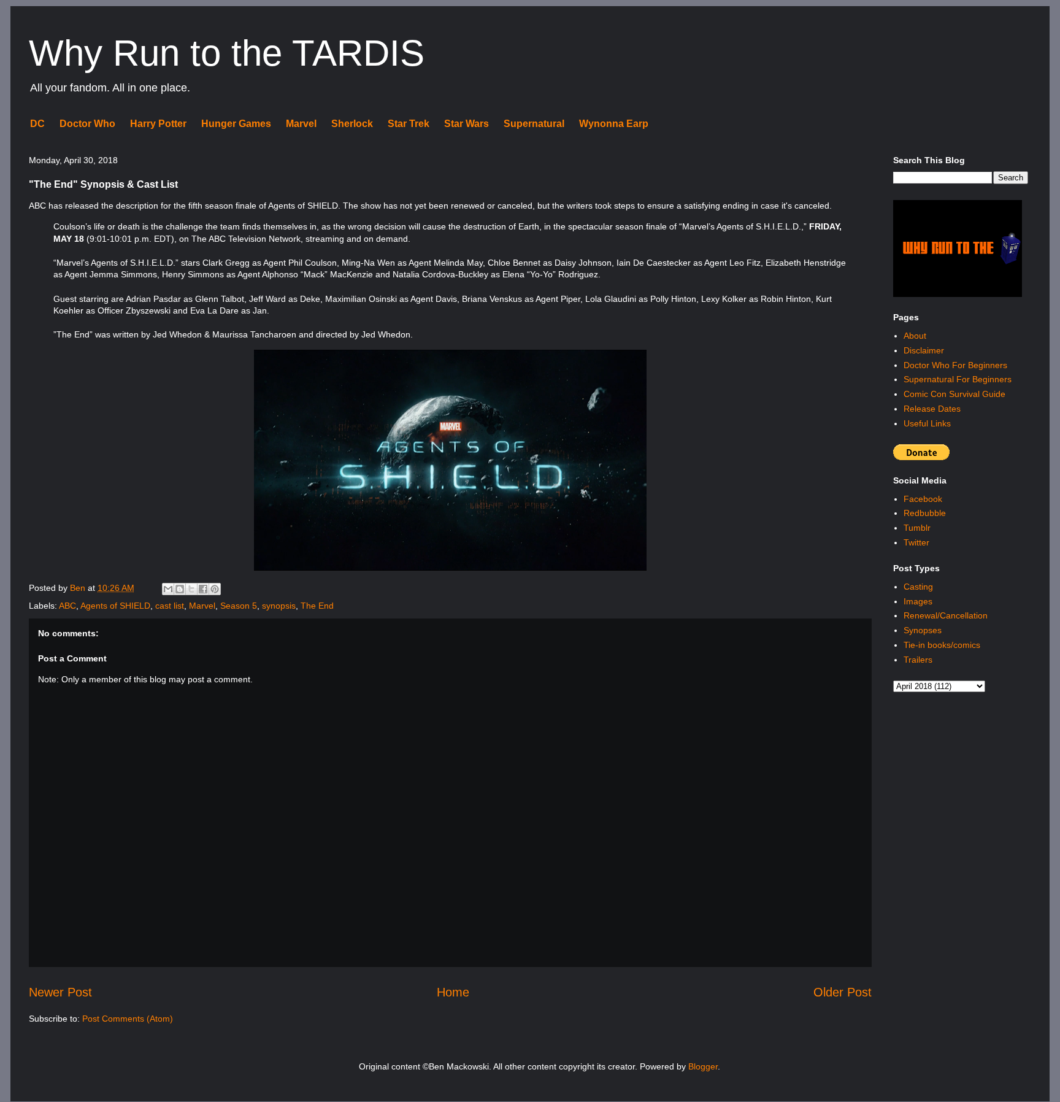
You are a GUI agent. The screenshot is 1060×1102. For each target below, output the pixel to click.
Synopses (923, 630)
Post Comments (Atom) (127, 1018)
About (915, 336)
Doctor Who (87, 123)
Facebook (923, 499)
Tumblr (917, 528)
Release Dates (932, 409)
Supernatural (534, 123)
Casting (918, 586)
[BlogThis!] (180, 589)
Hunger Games (236, 123)
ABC (67, 606)
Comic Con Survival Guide (954, 394)
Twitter (916, 542)
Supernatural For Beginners (958, 379)
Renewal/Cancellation (946, 615)
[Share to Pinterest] (215, 589)
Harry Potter (158, 123)
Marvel (301, 123)
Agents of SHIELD (115, 606)
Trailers (918, 660)
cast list (169, 606)
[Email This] (168, 589)
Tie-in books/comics (942, 645)
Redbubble (925, 513)
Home (453, 992)
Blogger (703, 1066)
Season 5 (238, 606)
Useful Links (927, 423)
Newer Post (60, 992)
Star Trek (408, 123)
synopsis (279, 606)
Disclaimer (924, 350)
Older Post (842, 992)
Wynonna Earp (613, 123)
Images (918, 601)
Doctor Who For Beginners (955, 365)
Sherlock (352, 123)
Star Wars (466, 123)
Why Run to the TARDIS (226, 53)
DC (37, 123)
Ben (79, 588)
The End (317, 606)
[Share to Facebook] (203, 589)
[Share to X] (191, 589)
